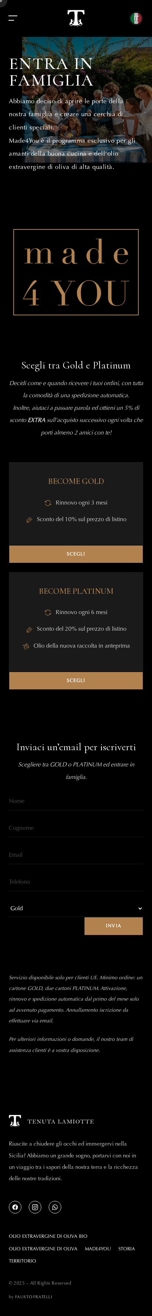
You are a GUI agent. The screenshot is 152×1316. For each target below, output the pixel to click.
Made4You (98, 1248)
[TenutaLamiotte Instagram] (35, 1207)
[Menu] (13, 18)
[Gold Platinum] (76, 908)
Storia (126, 1248)
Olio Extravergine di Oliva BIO (48, 1236)
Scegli (76, 554)
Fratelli (33, 1296)
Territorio (22, 1261)
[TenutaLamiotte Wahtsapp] (55, 1207)
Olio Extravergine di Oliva (43, 1248)
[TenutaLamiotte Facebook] (15, 1207)
